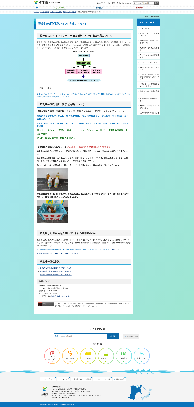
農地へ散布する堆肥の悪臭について (149, 92)
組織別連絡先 (120, 379)
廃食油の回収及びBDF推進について (149, 42)
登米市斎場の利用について (149, 113)
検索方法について (132, 336)
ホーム (36, 12)
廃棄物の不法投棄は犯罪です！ (149, 49)
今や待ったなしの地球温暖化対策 (149, 56)
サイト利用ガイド (49, 379)
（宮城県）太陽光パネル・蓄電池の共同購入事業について (149, 77)
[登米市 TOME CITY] (48, 2)
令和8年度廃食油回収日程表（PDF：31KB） (56, 268)
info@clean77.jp (116, 249)
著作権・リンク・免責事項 (82, 379)
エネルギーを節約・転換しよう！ (149, 99)
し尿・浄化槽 (144, 28)
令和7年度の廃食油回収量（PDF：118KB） (56, 271)
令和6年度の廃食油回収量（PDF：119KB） (56, 275)
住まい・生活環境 (56, 12)
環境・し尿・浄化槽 (69, 12)
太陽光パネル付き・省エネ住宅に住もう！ (149, 107)
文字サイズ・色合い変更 (107, 3)
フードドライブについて (149, 62)
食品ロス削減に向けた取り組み (149, 68)
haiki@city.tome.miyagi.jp (60, 296)
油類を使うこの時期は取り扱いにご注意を (149, 85)
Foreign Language (125, 3)
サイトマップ (64, 379)
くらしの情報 (44, 12)
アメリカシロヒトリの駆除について (149, 34)
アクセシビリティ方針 (103, 379)
